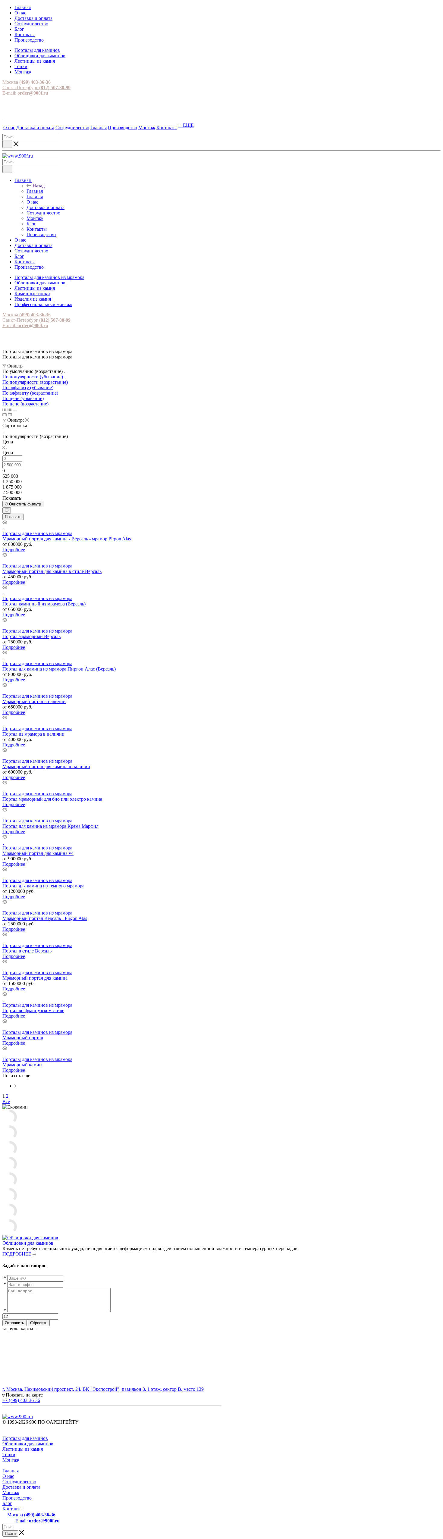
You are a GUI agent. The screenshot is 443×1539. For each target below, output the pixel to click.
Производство (17, 1497)
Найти (10, 1533)
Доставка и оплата (21, 1487)
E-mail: (25, 92)
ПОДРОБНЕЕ (17, 1253)
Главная (35, 191)
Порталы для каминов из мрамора (37, 533)
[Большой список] (10, 414)
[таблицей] (15, 409)
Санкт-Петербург (36, 87)
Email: (37, 1520)
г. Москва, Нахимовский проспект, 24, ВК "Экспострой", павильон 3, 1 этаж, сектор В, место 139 (103, 1389)
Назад (39, 185)
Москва (26, 82)
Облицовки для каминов (27, 1243)
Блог (7, 1503)
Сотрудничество (19, 1481)
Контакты (12, 1508)
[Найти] (7, 144)
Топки (8, 1454)
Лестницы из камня (22, 1449)
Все (6, 1101)
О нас (8, 1476)
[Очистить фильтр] (6, 510)
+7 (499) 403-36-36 (21, 1400)
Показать (13, 517)
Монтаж (10, 1459)
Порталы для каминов (25, 1438)
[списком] (9, 409)
